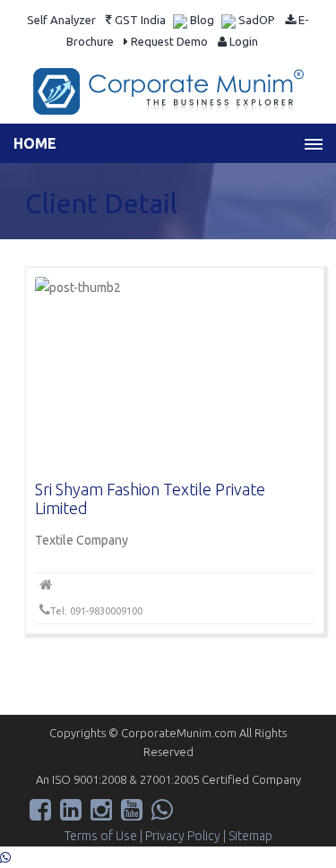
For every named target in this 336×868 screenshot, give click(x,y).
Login (242, 41)
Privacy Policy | (186, 836)
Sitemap (250, 836)
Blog (200, 19)
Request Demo (168, 41)
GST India (139, 19)
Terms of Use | (105, 836)
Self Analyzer (61, 19)
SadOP (255, 19)
